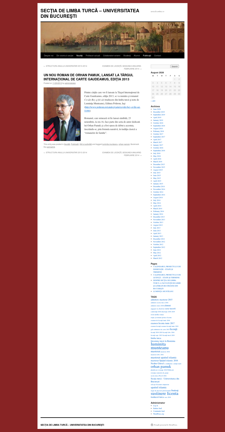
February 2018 (158, 131)
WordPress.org (158, 414)
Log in (155, 405)
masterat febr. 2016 (157, 354)
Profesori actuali (93, 55)
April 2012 (157, 255)
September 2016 (159, 150)
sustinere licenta (164, 393)
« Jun (153, 100)
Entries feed (157, 408)
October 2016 (158, 147)
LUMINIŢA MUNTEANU (163, 291)
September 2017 (159, 136)
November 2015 (159, 167)
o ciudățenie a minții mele (172, 364)
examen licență (156, 326)
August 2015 (158, 170)
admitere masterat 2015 (161, 299)
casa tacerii (170, 308)
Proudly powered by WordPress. (166, 425)
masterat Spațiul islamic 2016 (164, 360)
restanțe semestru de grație (160, 373)
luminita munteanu (110, 144)
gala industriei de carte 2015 (160, 329)
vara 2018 (167, 397)
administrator (70, 83)
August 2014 (158, 197)
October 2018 (158, 123)
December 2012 (159, 239)
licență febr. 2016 (168, 332)
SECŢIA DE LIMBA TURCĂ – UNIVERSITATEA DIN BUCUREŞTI (90, 13)
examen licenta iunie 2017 (162, 323)
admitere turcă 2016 (157, 306)
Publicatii (170, 370)
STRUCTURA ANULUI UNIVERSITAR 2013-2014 (65, 66)
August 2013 (158, 225)
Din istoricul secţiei (64, 55)
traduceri (155, 396)
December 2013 (159, 216)
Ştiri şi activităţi (86, 144)
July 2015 (156, 172)
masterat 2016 (165, 352)
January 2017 (158, 145)
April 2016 (157, 158)
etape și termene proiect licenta (161, 317)
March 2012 (157, 258)
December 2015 (159, 164)
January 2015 (158, 183)
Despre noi (48, 55)
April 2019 (157, 117)
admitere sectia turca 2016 (159, 302)
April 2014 (157, 205)
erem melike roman (157, 314)
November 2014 (159, 189)
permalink (51, 147)
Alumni (137, 55)
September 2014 (159, 194)
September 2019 (159, 114)
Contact (157, 55)
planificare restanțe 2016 (159, 370)
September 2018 (159, 125)
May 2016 (157, 156)
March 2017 (157, 142)
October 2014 (158, 192)
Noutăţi (79, 55)
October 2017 (158, 134)
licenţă (173, 329)
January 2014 (158, 214)
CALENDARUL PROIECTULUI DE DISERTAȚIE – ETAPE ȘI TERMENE (167, 269)
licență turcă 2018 (168, 335)
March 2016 (157, 161)
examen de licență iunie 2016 (160, 320)
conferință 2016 (156, 312)
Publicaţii (147, 55)
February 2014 (158, 211)
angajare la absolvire (158, 309)
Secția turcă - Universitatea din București (165, 380)
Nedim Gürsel (157, 363)
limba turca (156, 338)
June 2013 (157, 230)
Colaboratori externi (111, 55)
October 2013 (158, 222)
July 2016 (156, 153)
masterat (155, 351)
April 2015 (157, 181)
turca (161, 396)
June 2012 (157, 250)
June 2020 (157, 109)
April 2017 (157, 139)
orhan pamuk (124, 144)
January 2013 (158, 236)
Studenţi (127, 55)
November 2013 (159, 219)
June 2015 (157, 175)
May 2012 (157, 252)
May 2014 (157, 203)
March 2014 (157, 208)
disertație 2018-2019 (168, 312)
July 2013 (156, 228)
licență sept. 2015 (156, 335)
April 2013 (157, 233)
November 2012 (159, 241)
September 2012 (159, 247)
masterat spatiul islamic (164, 357)
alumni (167, 305)
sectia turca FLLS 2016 (158, 376)
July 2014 (156, 200)
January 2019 (158, 120)
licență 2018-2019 (156, 332)
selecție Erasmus (156, 384)
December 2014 (159, 186)
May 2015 (157, 178)
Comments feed (159, 411)
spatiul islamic (159, 387)
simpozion (165, 384)
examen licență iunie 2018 (169, 326)
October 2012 (158, 244)
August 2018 (158, 128)
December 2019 (159, 112)
